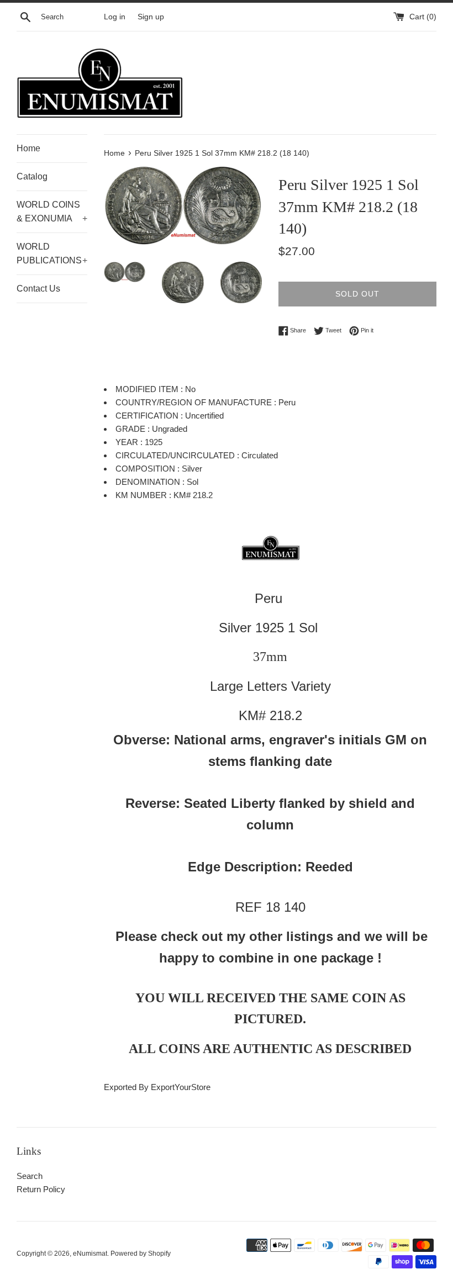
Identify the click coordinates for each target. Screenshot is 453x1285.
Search (30, 1176)
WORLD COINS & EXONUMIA (52, 212)
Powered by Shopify (140, 1253)
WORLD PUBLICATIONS (52, 254)
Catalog (32, 176)
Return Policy (41, 1189)
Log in (114, 17)
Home (28, 148)
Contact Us (38, 288)
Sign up (151, 17)
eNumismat (90, 1253)
